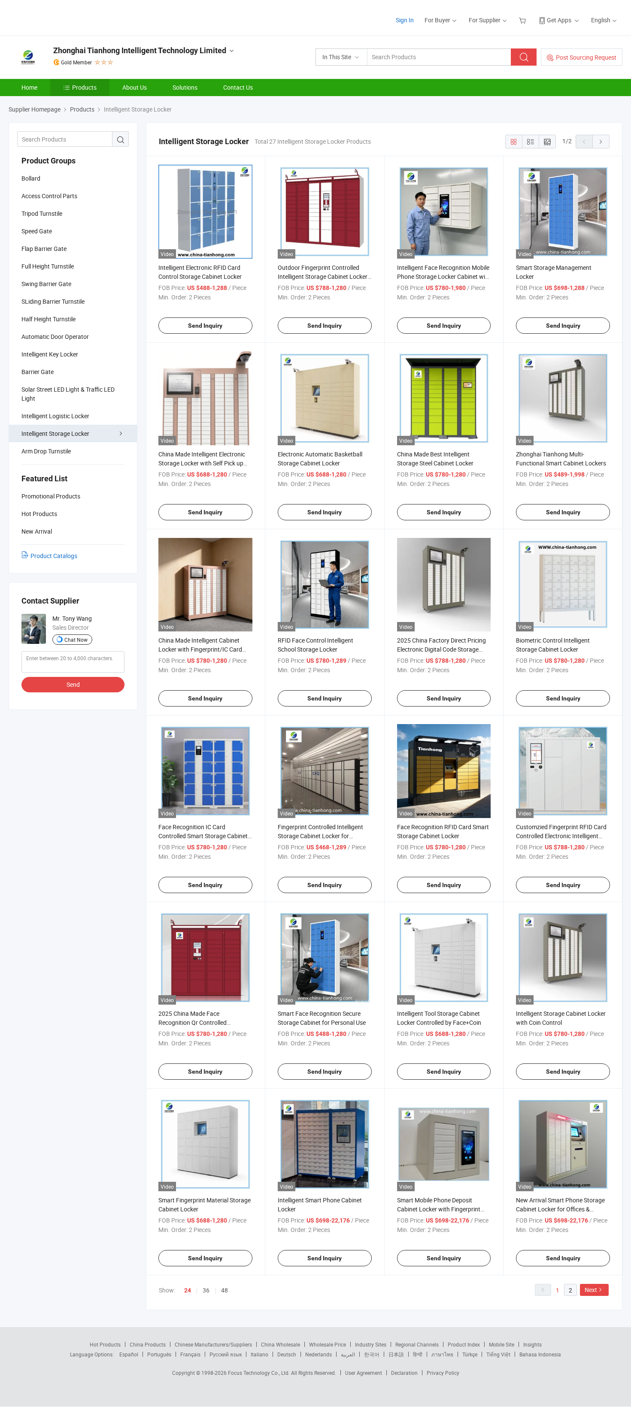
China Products (148, 1344)
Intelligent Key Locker (49, 354)
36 (206, 1290)
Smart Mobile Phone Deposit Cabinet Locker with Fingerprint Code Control (438, 1209)
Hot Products (105, 1344)
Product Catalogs (53, 556)
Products (84, 87)
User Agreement (363, 1372)
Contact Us (238, 87)
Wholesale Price (327, 1344)
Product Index (464, 1344)
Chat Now (76, 639)
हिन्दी (417, 1354)
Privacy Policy (443, 1372)
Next (591, 1290)
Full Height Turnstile (47, 266)
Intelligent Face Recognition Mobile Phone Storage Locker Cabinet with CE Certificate (444, 276)
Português (159, 1354)
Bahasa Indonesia (540, 1354)
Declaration (404, 1372)
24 (187, 1290)
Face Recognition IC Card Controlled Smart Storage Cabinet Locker (203, 836)
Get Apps (559, 20)
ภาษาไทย (442, 1354)
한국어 (371, 1354)
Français (190, 1354)
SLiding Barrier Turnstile (53, 301)
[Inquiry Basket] (523, 20)
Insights (532, 1344)
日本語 (396, 1354)
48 (224, 1290)
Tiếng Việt (498, 1354)
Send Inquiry (205, 325)
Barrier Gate (37, 372)
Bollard (30, 178)
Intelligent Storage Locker (55, 433)
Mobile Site (501, 1344)
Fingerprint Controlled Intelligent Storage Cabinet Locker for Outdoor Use (320, 836)
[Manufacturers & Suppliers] (64, 17)
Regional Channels (417, 1344)
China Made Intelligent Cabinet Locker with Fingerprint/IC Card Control (200, 649)
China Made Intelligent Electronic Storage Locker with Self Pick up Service (201, 463)
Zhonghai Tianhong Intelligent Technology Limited (139, 50)
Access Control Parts (49, 196)
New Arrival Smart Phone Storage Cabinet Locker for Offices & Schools (560, 1209)
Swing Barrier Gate (46, 284)
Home (29, 87)
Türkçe (469, 1354)
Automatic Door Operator (55, 336)
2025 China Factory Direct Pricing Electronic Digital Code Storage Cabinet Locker (441, 649)
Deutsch (286, 1354)
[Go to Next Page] (601, 141)
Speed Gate (36, 231)
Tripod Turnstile (41, 213)
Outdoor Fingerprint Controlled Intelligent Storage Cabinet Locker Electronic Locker (322, 276)
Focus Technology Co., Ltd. (259, 1372)
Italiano (259, 1354)
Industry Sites (370, 1344)
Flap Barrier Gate (44, 249)
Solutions (185, 87)
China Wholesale (280, 1344)
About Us (134, 87)
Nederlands (318, 1354)
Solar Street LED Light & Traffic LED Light (68, 393)
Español (128, 1354)
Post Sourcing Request (586, 57)
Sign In (405, 20)
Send (73, 684)
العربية (348, 1354)
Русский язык (225, 1354)
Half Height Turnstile (48, 319)
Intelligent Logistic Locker (55, 416)
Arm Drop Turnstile (46, 451)
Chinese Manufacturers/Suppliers (213, 1344)
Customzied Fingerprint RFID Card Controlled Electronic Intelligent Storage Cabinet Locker (561, 836)
